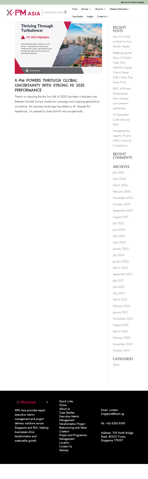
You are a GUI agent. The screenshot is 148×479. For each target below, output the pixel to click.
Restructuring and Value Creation (73, 429)
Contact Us (101, 16)
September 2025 (123, 211)
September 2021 (123, 274)
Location (64, 443)
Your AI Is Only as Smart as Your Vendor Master (122, 42)
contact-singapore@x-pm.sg (112, 412)
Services (84, 9)
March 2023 (120, 268)
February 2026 (122, 191)
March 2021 (120, 300)
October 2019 (121, 350)
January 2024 (121, 261)
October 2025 (121, 204)
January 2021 (120, 312)
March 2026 (120, 185)
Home (74, 9)
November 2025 (123, 198)
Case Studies (77, 16)
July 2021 (118, 280)
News (116, 365)
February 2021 (121, 306)
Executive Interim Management (69, 418)
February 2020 (122, 338)
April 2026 (119, 179)
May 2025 (119, 236)
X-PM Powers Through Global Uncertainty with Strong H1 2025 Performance (50, 85)
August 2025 (120, 217)
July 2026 (118, 172)
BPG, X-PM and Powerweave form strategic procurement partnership (122, 98)
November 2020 (123, 319)
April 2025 (119, 242)
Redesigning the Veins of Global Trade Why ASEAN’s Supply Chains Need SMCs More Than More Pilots (123, 67)
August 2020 (120, 325)
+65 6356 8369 (115, 423)
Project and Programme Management (73, 437)
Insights (90, 16)
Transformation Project (72, 424)
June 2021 (119, 287)
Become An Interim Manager (132, 2)
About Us (99, 9)
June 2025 (119, 230)
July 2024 (118, 255)
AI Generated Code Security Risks (121, 120)
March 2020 (120, 331)
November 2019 (123, 344)
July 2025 (118, 223)
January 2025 (121, 249)
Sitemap (64, 450)
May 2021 (119, 293)
